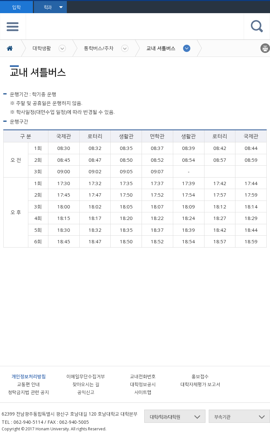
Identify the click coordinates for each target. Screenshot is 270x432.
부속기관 (222, 417)
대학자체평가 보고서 (200, 384)
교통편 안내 (28, 384)
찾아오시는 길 (85, 384)
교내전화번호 (143, 376)
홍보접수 (200, 376)
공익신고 (85, 392)
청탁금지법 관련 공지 (28, 392)
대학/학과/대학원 (165, 417)
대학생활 (42, 48)
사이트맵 (142, 392)
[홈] (13, 48)
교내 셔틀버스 (161, 48)
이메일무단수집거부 (86, 376)
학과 (48, 7)
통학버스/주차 (99, 48)
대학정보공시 (143, 384)
